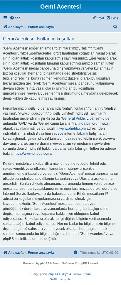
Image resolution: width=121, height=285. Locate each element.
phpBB (45, 263)
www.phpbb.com (72, 128)
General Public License (80, 118)
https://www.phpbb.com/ (32, 153)
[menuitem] (15, 18)
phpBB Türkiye (58, 274)
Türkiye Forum (81, 274)
